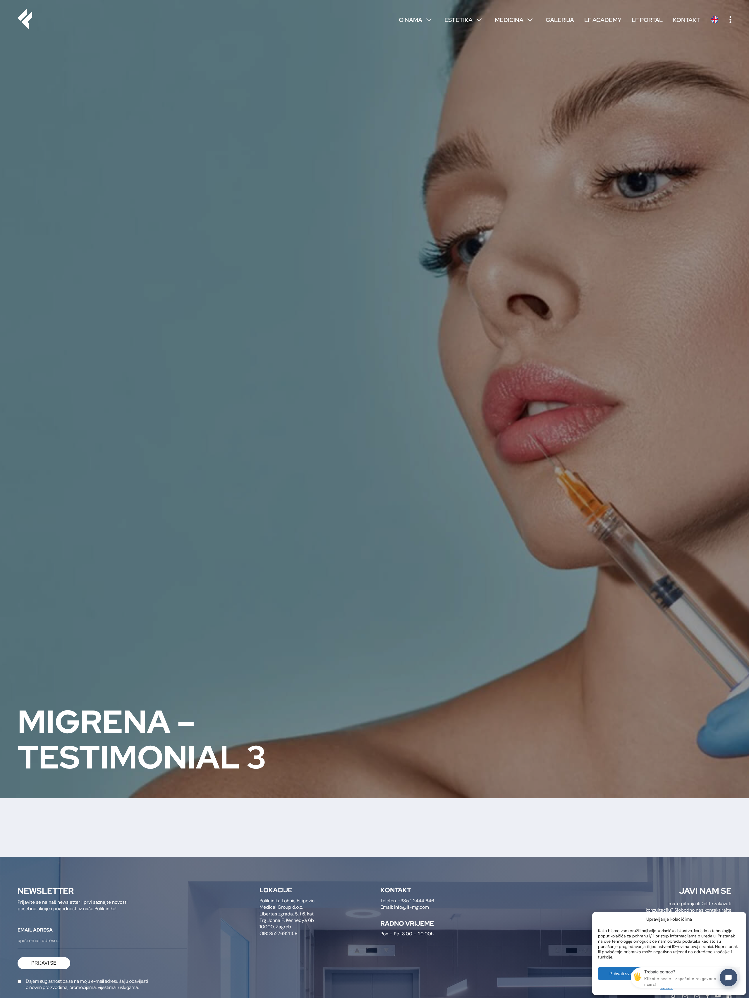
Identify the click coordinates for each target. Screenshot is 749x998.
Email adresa (35, 930)
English (714, 19)
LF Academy (602, 20)
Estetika (463, 20)
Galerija (560, 20)
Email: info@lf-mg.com (404, 907)
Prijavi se (43, 963)
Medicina (513, 20)
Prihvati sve (620, 973)
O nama (415, 20)
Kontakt (686, 20)
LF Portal (647, 20)
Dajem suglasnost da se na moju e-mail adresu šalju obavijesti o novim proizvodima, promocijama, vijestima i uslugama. (87, 984)
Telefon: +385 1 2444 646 (407, 901)
